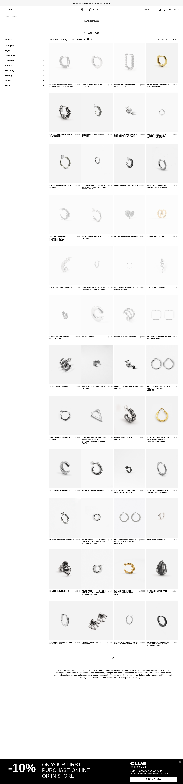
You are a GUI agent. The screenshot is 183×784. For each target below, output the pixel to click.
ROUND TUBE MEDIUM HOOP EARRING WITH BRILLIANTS (157, 491)
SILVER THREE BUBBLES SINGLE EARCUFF (94, 387)
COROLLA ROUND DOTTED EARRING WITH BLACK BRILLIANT (156, 695)
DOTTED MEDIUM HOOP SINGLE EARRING (61, 186)
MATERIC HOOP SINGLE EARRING (61, 540)
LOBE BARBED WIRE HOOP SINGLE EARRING (92, 745)
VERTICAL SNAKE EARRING (157, 287)
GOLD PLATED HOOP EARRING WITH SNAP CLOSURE (158, 86)
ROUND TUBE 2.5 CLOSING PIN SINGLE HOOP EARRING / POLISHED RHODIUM (158, 136)
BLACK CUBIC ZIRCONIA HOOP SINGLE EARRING (60, 643)
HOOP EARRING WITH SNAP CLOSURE (92, 86)
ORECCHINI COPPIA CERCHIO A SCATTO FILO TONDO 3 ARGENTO (158, 388)
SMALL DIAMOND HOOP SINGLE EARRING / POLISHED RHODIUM (93, 288)
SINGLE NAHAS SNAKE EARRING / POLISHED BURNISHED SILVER (57, 238)
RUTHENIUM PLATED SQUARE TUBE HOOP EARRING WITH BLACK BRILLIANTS (158, 644)
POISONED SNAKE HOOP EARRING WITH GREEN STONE (158, 745)
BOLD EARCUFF (88, 337)
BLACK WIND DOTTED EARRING (126, 185)
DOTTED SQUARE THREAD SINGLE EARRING (59, 338)
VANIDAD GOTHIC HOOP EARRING (123, 438)
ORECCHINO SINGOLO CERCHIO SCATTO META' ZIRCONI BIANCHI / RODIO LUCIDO (94, 187)
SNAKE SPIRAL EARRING (58, 386)
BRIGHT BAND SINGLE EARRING (61, 287)
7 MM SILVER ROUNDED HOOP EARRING (125, 694)
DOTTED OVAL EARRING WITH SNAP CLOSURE (125, 86)
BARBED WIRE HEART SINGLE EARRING (125, 745)
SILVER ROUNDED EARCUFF (59, 490)
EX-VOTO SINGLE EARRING (59, 591)
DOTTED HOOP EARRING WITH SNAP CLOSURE (60, 135)
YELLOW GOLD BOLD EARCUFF (93, 693)
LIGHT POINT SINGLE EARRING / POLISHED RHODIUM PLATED (125, 135)
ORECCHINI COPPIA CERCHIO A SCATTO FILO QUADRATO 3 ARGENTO (126, 542)
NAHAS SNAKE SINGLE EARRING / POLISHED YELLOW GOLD (125, 593)
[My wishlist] (164, 9)
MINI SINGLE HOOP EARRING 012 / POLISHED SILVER (126, 288)
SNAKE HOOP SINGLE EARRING (93, 490)
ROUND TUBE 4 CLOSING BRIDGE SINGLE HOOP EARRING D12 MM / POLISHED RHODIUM (94, 542)
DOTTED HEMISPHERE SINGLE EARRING (60, 694)
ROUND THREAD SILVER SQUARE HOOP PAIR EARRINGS (159, 338)
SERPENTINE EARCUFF (155, 236)
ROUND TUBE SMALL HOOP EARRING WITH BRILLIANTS (157, 186)
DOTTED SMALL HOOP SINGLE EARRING (93, 135)
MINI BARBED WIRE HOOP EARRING (91, 237)
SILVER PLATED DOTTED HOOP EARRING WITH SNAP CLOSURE (61, 86)
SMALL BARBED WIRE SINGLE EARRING (60, 438)
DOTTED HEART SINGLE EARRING (126, 236)
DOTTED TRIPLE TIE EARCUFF (125, 337)
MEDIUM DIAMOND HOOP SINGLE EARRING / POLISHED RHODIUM (126, 643)
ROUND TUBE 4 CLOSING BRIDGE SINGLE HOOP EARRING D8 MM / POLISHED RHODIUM (94, 593)
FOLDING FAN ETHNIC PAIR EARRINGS (92, 643)
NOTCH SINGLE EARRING (156, 540)
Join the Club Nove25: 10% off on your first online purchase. (91, 3)
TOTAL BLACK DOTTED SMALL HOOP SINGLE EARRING (125, 491)
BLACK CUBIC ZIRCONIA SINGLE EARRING (126, 387)
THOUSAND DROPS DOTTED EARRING (157, 592)
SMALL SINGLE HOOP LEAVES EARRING (60, 745)
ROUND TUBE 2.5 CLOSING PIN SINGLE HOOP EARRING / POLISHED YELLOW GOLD (158, 439)
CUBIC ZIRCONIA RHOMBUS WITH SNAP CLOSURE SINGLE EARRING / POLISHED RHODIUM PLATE (94, 440)
